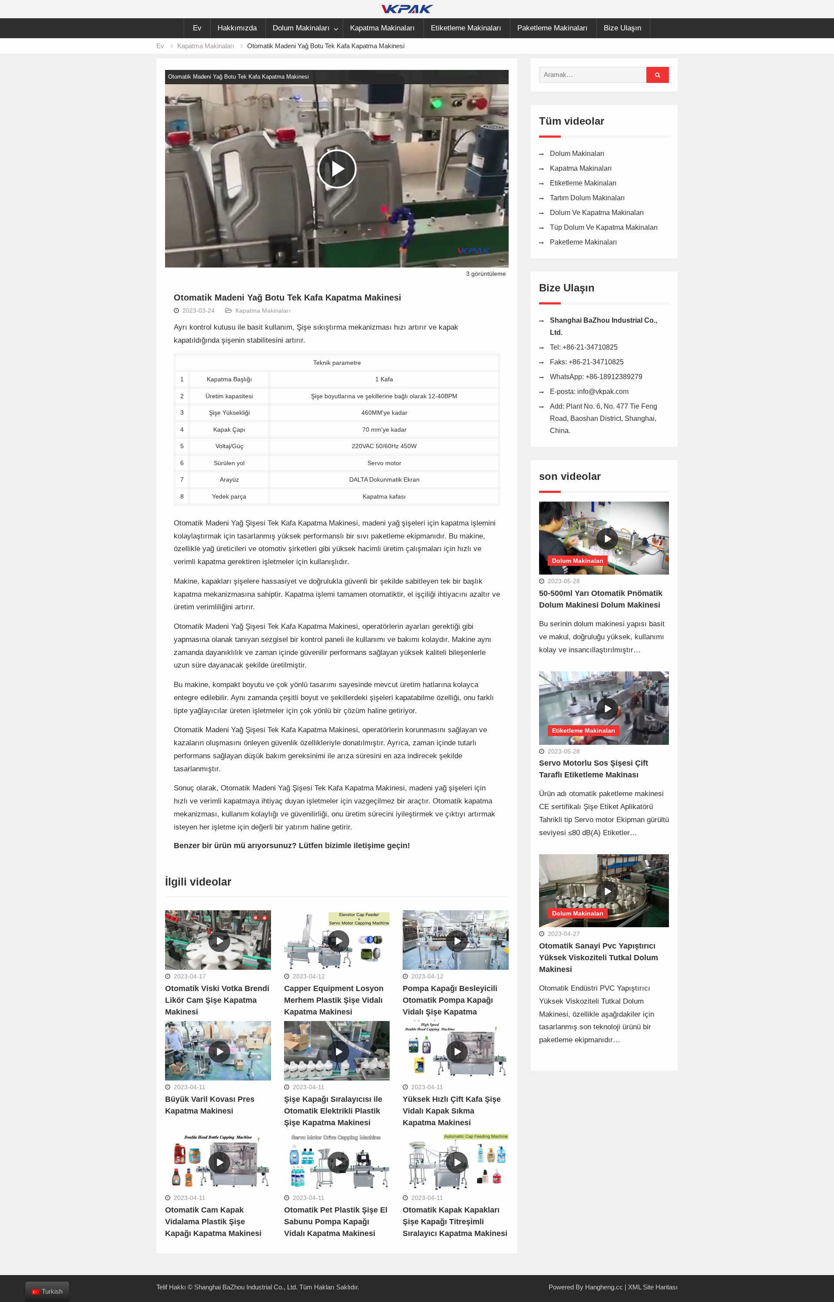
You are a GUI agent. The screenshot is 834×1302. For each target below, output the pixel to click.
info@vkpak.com (603, 391)
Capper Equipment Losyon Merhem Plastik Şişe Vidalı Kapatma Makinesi (334, 1000)
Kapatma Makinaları (382, 28)
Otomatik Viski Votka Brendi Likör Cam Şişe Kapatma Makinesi (217, 1000)
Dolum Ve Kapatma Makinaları (597, 212)
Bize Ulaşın (622, 28)
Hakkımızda (237, 28)
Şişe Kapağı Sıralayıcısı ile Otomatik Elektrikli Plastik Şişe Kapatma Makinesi (333, 1111)
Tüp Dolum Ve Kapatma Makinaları (604, 227)
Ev (197, 28)
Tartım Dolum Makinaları (587, 198)
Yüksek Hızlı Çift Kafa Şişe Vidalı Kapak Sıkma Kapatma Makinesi (452, 1111)
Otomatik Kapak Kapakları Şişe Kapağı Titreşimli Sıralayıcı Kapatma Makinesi (455, 1222)
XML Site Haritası (653, 1287)
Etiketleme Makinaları (466, 28)
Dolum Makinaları (301, 28)
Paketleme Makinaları (552, 28)
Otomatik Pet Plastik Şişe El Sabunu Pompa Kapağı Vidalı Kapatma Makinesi (335, 1222)
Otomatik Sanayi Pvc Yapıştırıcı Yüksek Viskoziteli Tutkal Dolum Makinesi (598, 958)
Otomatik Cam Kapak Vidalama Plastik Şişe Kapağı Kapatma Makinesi (213, 1222)
